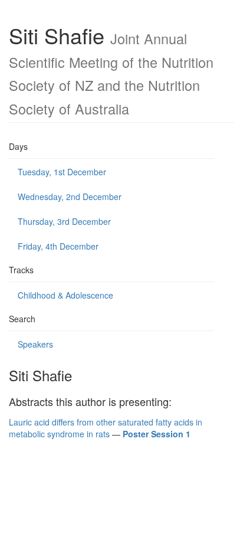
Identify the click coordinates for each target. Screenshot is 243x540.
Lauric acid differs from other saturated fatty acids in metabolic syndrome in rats (105, 428)
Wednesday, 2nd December (69, 196)
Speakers (35, 344)
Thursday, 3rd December (64, 221)
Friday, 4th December (58, 246)
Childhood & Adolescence (65, 295)
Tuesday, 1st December (62, 172)
